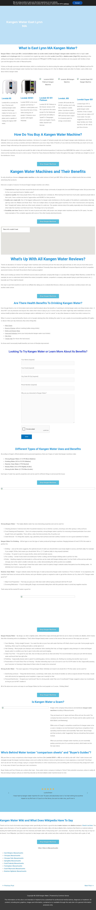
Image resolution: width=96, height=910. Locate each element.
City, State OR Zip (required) (29, 376)
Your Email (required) (27, 368)
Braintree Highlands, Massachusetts (15, 871)
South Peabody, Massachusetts (14, 863)
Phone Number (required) (29, 385)
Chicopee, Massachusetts (12, 855)
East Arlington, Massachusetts (13, 853)
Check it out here (87, 825)
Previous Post (8, 885)
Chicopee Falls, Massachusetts (13, 858)
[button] (48, 164)
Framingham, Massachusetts (13, 866)
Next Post (89, 885)
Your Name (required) (27, 359)
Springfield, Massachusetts (12, 861)
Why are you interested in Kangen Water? (34, 393)
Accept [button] (77, 3)
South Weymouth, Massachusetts (14, 868)
